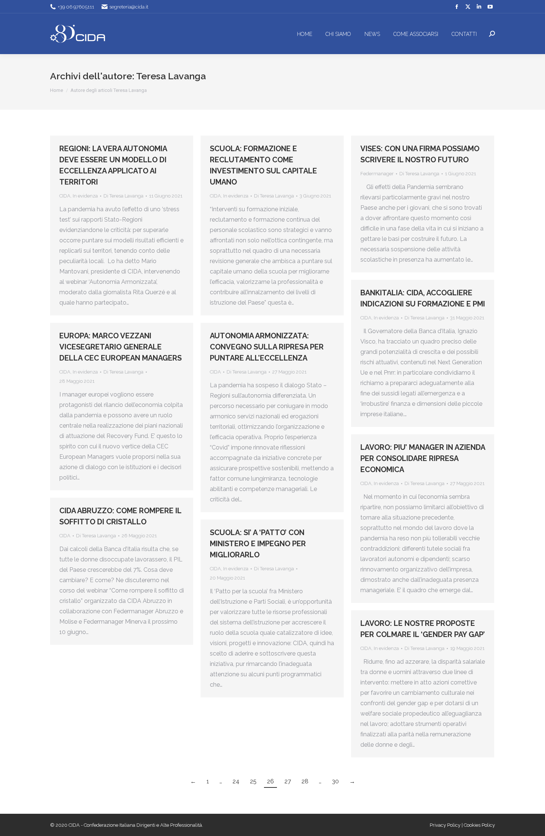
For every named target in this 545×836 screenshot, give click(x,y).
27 (287, 781)
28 (304, 781)
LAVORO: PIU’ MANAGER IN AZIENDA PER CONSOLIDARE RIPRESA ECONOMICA (422, 458)
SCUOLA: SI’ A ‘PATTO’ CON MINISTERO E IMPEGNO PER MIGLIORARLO (258, 543)
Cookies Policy (479, 825)
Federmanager (377, 173)
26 (270, 781)
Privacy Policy (446, 825)
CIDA (64, 196)
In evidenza (85, 196)
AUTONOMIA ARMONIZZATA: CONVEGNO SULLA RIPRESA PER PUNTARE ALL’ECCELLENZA (267, 346)
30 (335, 781)
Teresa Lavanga (171, 76)
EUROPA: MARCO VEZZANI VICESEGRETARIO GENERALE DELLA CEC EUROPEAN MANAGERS (120, 346)
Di (123, 196)
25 (253, 781)
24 (236, 781)
